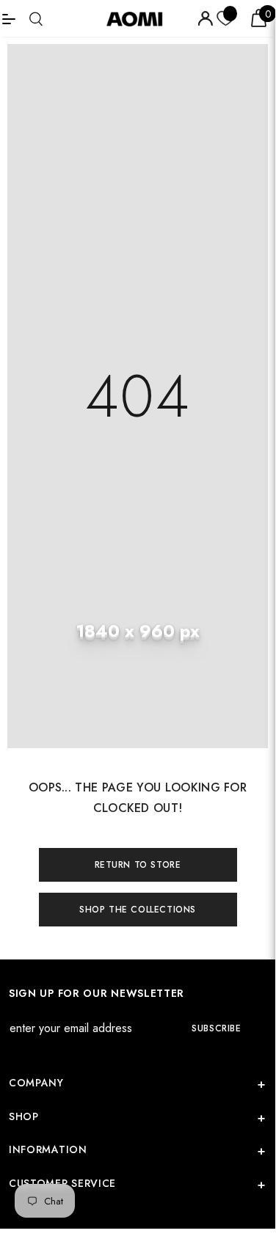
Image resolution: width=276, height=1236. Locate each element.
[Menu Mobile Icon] (9, 18)
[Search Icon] (36, 18)
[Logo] (139, 18)
